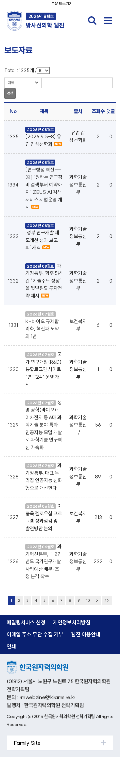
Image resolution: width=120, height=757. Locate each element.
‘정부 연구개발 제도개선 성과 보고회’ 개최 (42, 240)
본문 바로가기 (61, 3)
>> (106, 600)
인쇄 (11, 646)
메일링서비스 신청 (26, 622)
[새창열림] (37, 664)
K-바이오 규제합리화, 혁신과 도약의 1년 (42, 328)
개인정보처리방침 (71, 622)
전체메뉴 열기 (108, 20)
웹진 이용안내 (85, 634)
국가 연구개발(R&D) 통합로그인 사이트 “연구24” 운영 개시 (43, 369)
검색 (10, 93)
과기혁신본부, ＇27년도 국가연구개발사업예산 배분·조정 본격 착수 (43, 561)
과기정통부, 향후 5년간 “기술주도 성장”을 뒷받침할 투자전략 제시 (43, 281)
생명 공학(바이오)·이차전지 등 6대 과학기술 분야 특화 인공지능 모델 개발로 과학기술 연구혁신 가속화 (43, 424)
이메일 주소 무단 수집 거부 (35, 634)
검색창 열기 (92, 20)
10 (88, 600)
